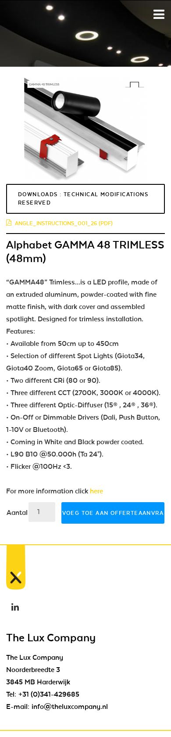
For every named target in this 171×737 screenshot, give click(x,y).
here (96, 491)
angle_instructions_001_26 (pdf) (64, 223)
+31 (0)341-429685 (48, 694)
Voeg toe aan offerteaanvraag (113, 513)
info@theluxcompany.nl (70, 707)
